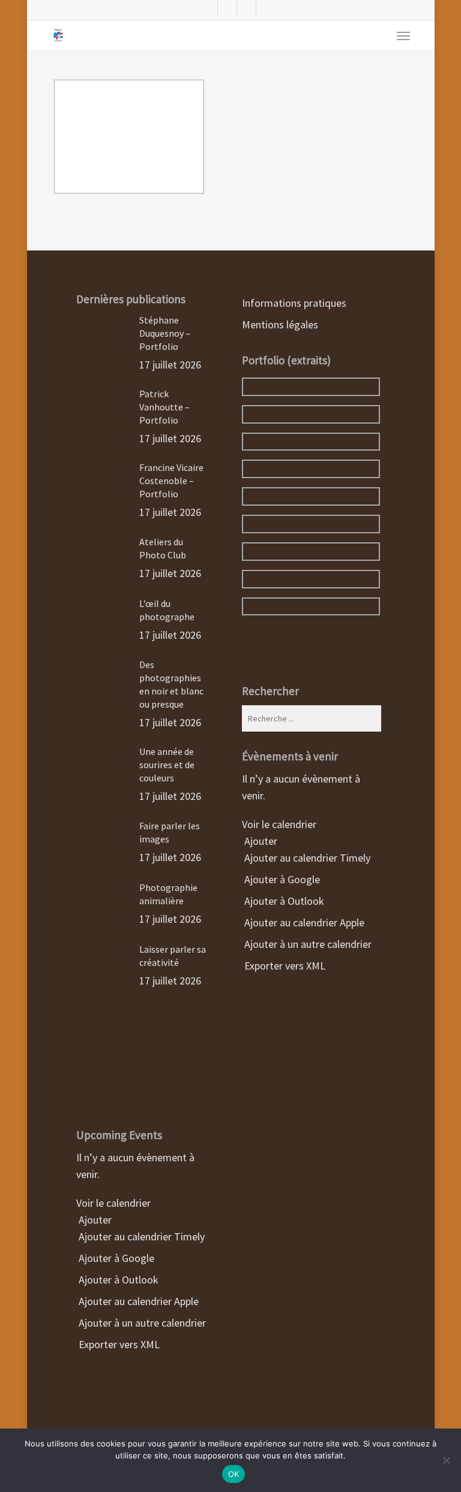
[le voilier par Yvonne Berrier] (129, 137)
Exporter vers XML (118, 1344)
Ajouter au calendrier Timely (140, 1236)
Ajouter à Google (115, 1258)
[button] (403, 35)
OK (234, 1474)
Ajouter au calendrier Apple (137, 1301)
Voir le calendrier (114, 1203)
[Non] (446, 1460)
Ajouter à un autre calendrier (141, 1323)
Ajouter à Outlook (117, 1279)
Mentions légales (280, 324)
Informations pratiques (294, 303)
